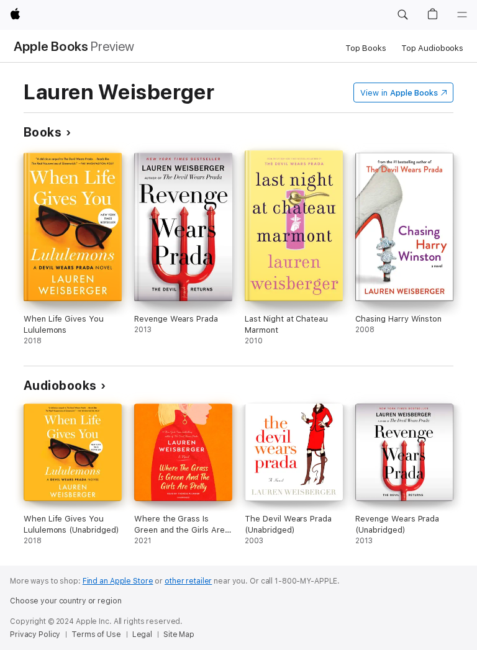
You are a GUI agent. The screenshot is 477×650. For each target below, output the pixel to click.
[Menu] (462, 15)
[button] (402, 15)
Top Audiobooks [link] (432, 48)
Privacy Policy (35, 634)
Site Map (178, 634)
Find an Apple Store (118, 581)
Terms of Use (96, 634)
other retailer (188, 581)
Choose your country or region (66, 601)
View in (399, 92)
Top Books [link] (365, 48)
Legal (142, 634)
